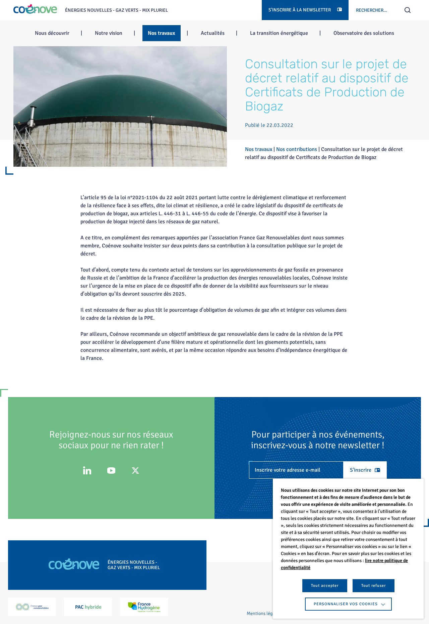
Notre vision (108, 33)
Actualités (213, 33)
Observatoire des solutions (363, 33)
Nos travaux (161, 33)
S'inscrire (360, 470)
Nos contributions (296, 149)
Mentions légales (264, 613)
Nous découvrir (52, 33)
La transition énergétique (279, 33)
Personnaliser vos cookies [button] (346, 604)
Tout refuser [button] (373, 585)
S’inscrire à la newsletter (300, 10)
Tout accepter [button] (325, 585)
